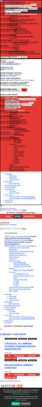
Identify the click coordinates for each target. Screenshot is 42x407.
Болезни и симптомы (12, 185)
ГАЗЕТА (8, 216)
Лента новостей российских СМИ (19, 166)
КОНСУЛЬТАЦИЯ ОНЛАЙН (9, 8)
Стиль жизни (9, 189)
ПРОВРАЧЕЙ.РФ (6, 19)
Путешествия (14, 193)
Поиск (24, 229)
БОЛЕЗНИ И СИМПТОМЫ (9, 111)
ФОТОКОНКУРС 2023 (21, 274)
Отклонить (25, 404)
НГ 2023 (16, 159)
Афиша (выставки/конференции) (21, 251)
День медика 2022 (20, 279)
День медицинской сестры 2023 (19, 152)
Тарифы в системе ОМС (22, 266)
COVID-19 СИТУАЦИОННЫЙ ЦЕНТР (12, 2)
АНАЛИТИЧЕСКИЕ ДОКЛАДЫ (11, 73)
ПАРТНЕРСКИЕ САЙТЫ (8, 57)
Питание (12, 191)
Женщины (13, 176)
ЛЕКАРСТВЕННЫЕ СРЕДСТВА (11, 105)
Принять (15, 404)
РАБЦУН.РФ (4, 46)
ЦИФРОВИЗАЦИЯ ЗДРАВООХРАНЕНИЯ (21, 263)
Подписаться (4, 222)
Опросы (12, 268)
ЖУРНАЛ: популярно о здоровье (18, 242)
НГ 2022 (16, 161)
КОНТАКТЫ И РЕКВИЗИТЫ (9, 138)
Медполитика (14, 183)
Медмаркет (13, 249)
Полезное (8, 202)
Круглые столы (14, 261)
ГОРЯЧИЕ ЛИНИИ (6, 40)
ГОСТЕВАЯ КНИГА (6, 116)
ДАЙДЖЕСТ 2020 (6, 67)
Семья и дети (14, 179)
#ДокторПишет (11, 187)
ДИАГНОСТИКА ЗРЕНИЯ (9, 94)
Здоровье (8, 174)
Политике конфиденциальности (25, 393)
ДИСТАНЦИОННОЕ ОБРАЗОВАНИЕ (12, 51)
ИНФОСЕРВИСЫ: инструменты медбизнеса (20, 246)
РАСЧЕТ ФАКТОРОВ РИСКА (10, 78)
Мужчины (12, 178)
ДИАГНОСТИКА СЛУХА (8, 89)
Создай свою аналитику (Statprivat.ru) (18, 256)
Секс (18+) (9, 195)
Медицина (9, 181)
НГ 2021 (16, 163)
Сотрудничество (10, 233)
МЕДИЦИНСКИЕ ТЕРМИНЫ (10, 100)
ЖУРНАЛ (18, 216)
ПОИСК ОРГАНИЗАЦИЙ (8, 35)
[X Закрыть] (19, 143)
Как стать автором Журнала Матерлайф (17, 169)
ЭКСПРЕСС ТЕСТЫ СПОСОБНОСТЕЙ (13, 84)
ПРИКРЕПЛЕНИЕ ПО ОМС (9, 24)
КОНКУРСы (9, 200)
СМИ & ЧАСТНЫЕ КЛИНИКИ (23, 270)
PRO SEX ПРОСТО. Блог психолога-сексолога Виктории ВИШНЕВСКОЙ (22, 197)
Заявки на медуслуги (17, 253)
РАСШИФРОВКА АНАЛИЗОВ (10, 13)
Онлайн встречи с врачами (19, 248)
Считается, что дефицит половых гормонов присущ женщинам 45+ (20, 346)
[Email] (1, 226)
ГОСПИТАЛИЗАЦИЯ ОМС (9, 29)
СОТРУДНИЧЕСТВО (7, 127)
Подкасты (12, 259)
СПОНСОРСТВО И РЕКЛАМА (10, 122)
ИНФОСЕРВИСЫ (29, 216)
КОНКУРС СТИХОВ (7, 62)
